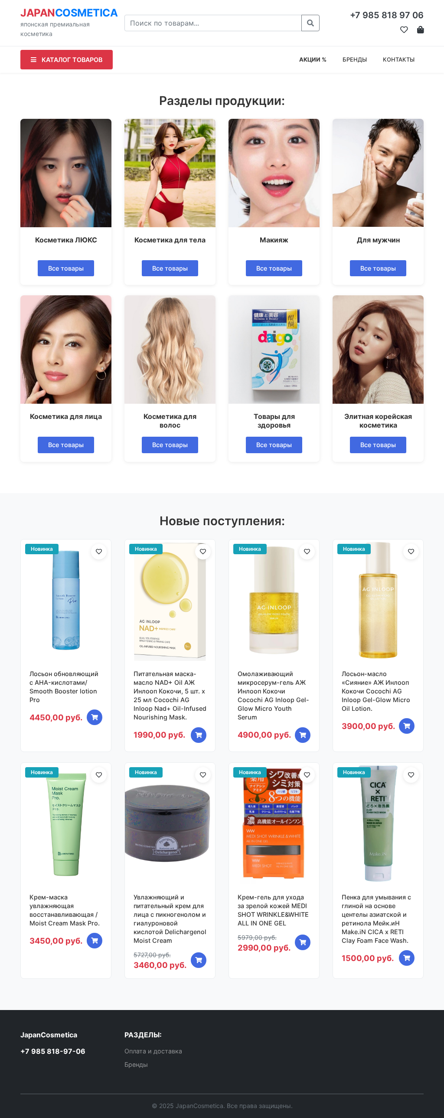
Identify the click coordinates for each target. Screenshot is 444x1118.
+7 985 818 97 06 (387, 15)
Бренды (136, 1064)
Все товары (66, 268)
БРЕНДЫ (355, 59)
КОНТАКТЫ (399, 59)
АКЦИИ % (312, 59)
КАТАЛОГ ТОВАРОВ (71, 59)
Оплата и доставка (153, 1051)
